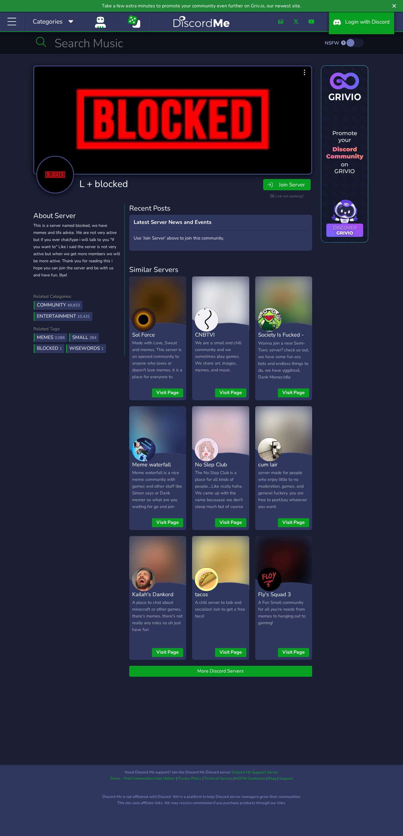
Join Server (292, 184)
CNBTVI (205, 334)
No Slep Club (211, 464)
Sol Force (143, 334)
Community (58, 305)
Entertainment (63, 316)
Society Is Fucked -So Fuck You (281, 339)
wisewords (86, 348)
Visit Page (167, 392)
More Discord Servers (220, 671)
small (84, 337)
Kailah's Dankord (152, 594)
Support (286, 778)
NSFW (332, 43)
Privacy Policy (190, 778)
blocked (49, 348)
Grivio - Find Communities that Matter (142, 778)
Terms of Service (218, 778)
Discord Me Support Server (255, 772)
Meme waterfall (151, 464)
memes (51, 337)
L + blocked (103, 184)
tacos (201, 594)
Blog (272, 778)
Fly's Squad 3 (274, 594)
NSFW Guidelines (250, 778)
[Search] (41, 41)
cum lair (268, 464)
